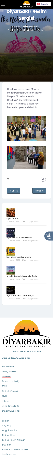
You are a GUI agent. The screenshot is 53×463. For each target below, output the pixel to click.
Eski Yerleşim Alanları (13, 440)
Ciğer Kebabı (12, 218)
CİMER (4, 396)
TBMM (4, 386)
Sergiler (36, 26)
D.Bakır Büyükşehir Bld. (11, 406)
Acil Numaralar (8, 366)
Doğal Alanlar (9, 430)
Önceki (14, 191)
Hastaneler (6, 376)
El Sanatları (8, 435)
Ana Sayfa (16, 26)
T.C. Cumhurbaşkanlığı (11, 381)
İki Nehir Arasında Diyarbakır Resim (22, 276)
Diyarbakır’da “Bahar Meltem (19, 238)
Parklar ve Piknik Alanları (15, 449)
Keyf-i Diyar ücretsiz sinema (19, 257)
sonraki (38, 191)
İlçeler (5, 420)
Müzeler (6, 444)
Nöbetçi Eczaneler (9, 371)
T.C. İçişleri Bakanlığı (10, 391)
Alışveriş (6, 425)
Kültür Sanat (28, 26)
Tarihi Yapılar (9, 454)
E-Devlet (5, 401)
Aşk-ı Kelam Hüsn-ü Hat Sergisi (20, 295)
